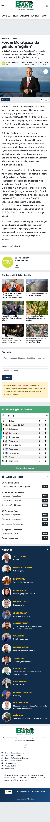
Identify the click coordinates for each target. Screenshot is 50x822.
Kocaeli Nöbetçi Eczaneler (15, 753)
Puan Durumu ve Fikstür (13, 761)
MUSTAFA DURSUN (20, 647)
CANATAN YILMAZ (20, 623)
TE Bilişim (30, 799)
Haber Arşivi (9, 769)
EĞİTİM (15, 780)
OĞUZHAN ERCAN (20, 703)
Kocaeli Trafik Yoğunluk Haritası (16, 758)
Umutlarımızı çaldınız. (22, 639)
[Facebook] (25, 746)
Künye (24, 780)
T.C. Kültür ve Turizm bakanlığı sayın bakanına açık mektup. (28, 627)
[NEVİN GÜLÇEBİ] (6, 592)
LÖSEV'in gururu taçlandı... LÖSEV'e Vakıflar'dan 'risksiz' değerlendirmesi (13, 295)
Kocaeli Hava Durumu (13, 755)
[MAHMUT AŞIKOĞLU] (6, 603)
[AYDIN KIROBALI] (6, 683)
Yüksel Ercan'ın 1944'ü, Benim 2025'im (30, 719)
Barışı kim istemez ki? (22, 616)
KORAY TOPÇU (19, 579)
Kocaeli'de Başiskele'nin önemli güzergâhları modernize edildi (36, 341)
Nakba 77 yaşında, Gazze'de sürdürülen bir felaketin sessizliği (30, 707)
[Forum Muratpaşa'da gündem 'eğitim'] (25, 82)
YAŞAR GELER (18, 636)
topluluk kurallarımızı (23, 385)
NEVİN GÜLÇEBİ (19, 590)
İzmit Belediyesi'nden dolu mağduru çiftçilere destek (35, 318)
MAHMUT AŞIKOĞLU (21, 602)
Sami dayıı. (17, 696)
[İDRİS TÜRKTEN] (6, 672)
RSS (9, 791)
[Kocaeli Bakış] (24, 4)
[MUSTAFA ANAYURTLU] (6, 694)
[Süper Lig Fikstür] (47, 477)
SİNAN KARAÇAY (20, 613)
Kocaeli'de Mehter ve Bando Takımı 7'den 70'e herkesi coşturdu (12, 341)
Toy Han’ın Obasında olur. (24, 582)
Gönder (7, 377)
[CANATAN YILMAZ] (6, 626)
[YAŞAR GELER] (6, 637)
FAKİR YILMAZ (19, 715)
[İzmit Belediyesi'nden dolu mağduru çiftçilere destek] (37, 308)
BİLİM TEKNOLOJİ (21, 16)
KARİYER (35, 16)
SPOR (44, 16)
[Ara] (47, 6)
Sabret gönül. (19, 571)
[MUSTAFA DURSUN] (6, 649)
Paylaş (7, 99)
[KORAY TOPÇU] (6, 581)
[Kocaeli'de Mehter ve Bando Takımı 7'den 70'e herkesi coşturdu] (13, 331)
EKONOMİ (22, 778)
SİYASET (33, 778)
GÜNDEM (6, 16)
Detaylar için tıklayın (25, 468)
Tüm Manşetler (10, 763)
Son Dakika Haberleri (12, 766)
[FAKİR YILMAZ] (6, 717)
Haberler (5, 38)
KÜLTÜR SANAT (9, 778)
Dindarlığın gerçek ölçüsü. (24, 594)
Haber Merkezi (21, 260)
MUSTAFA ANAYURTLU (22, 693)
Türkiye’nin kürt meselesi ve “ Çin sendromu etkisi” (27, 673)
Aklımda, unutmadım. (22, 662)
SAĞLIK (42, 778)
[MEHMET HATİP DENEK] (6, 569)
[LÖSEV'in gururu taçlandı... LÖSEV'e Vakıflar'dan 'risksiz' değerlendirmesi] (13, 285)
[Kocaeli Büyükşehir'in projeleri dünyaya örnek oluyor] (13, 308)
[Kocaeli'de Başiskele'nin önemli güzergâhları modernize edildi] (37, 331)
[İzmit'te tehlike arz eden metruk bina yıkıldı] (37, 285)
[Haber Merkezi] (7, 262)
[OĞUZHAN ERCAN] (6, 706)
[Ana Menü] (3, 6)
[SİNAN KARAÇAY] (6, 615)
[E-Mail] (17, 266)
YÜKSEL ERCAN (19, 556)
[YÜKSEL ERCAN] (6, 558)
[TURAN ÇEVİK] (6, 660)
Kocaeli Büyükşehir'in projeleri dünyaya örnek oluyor (12, 318)
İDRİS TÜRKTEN (19, 669)
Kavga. (16, 560)
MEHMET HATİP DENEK (22, 568)
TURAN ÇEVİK (18, 659)
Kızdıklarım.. (18, 605)
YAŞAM (14, 38)
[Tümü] (47, 550)
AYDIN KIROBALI (20, 681)
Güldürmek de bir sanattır (24, 650)
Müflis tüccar (19, 685)
